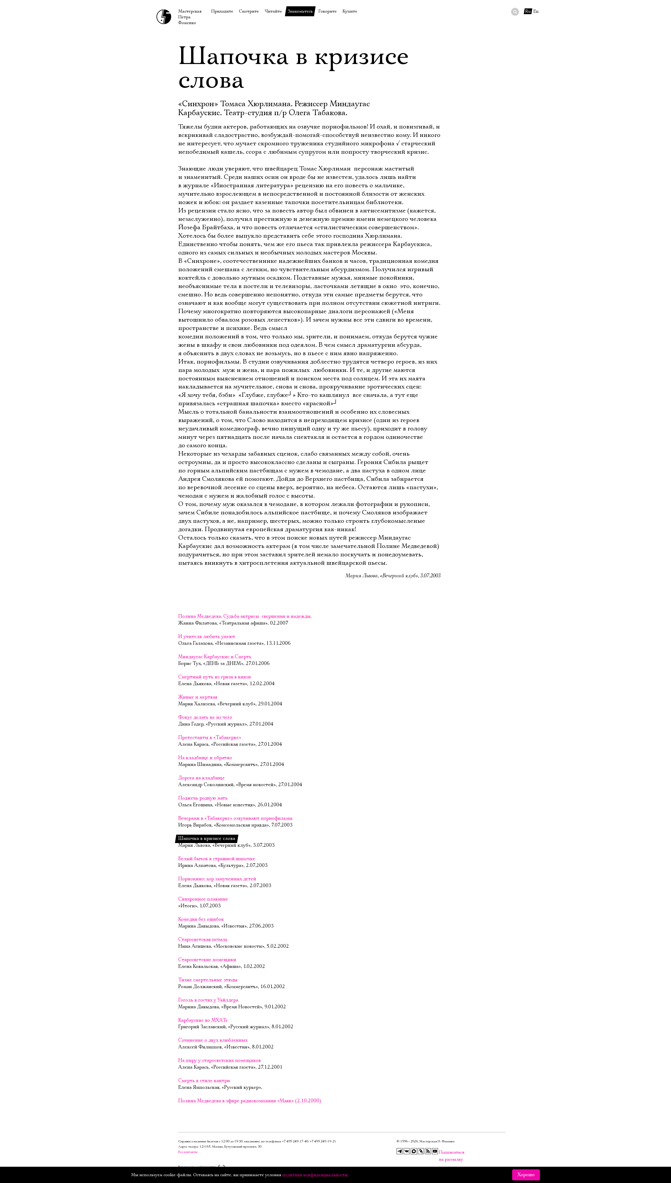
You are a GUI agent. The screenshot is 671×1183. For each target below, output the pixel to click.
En (536, 11)
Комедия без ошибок (201, 919)
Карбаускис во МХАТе (203, 1020)
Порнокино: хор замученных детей (217, 879)
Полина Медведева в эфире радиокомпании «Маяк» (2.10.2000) (249, 1101)
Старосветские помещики (207, 960)
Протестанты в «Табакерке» (209, 737)
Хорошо (526, 1175)
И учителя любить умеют (206, 637)
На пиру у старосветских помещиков (219, 1060)
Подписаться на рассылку (442, 1152)
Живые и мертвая (197, 697)
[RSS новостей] (428, 1151)
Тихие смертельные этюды (207, 980)
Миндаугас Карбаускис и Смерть (214, 657)
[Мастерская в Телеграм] (400, 1151)
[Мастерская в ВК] (407, 1151)
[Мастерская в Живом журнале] (421, 1151)
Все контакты (187, 1152)
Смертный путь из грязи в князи (214, 677)
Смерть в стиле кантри (204, 1081)
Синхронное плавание (203, 899)
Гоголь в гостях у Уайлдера (208, 1000)
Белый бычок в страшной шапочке (216, 859)
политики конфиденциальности (314, 1174)
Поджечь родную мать (203, 798)
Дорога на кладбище (201, 778)
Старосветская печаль (203, 939)
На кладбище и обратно (205, 758)
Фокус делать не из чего (205, 717)
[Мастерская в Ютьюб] (435, 1151)
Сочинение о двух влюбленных (212, 1040)
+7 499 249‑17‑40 (295, 1141)
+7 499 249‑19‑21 (323, 1141)
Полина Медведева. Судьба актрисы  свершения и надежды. (245, 616)
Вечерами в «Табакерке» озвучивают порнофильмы (235, 818)
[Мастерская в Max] (414, 1151)
